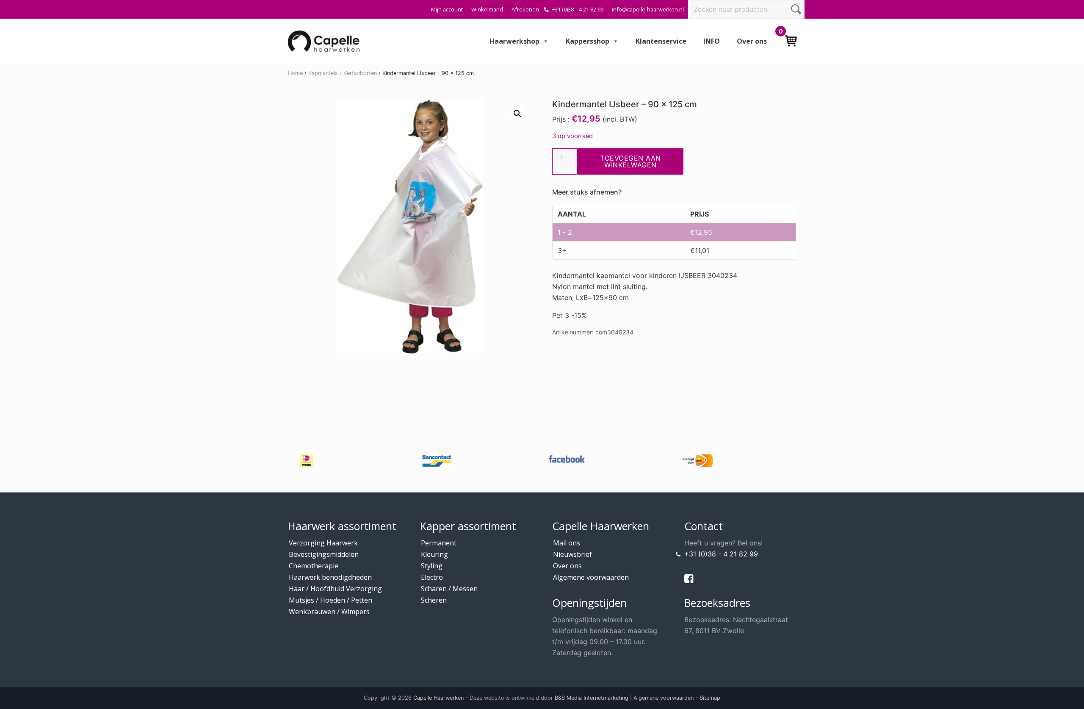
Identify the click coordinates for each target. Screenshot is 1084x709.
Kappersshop (587, 41)
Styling (431, 565)
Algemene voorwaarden (591, 577)
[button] (517, 113)
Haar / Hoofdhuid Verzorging (335, 588)
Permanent (438, 543)
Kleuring (434, 554)
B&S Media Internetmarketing (591, 698)
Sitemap (710, 698)
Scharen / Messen (449, 588)
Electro (432, 577)
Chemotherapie (313, 565)
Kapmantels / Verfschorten (342, 73)
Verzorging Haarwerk (323, 543)
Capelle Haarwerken (438, 698)
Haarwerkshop (514, 41)
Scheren (434, 600)
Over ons (752, 41)
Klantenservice (661, 41)
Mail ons (566, 543)
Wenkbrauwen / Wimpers (329, 611)
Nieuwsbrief (572, 554)
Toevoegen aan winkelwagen (630, 161)
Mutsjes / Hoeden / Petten (330, 600)
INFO (711, 41)
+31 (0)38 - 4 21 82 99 (721, 554)
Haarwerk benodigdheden (330, 577)
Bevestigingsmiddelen (324, 554)
